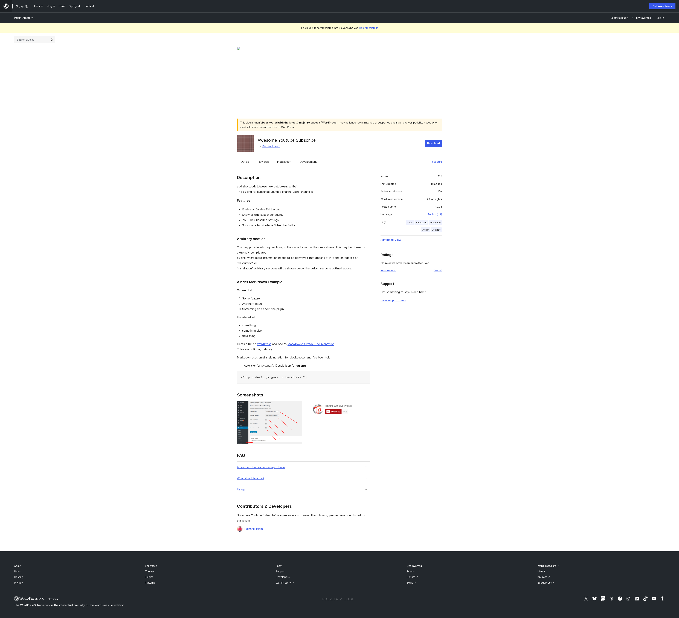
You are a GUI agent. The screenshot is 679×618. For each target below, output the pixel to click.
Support (437, 161)
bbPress (544, 576)
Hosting (18, 576)
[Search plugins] (51, 39)
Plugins (149, 576)
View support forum (393, 300)
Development (308, 161)
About (17, 565)
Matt (542, 571)
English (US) (435, 214)
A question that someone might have (261, 467)
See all (438, 270)
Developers (283, 576)
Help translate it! (368, 27)
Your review (388, 270)
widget (425, 229)
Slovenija (53, 599)
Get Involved (414, 565)
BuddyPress (546, 582)
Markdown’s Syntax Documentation (311, 344)
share (410, 222)
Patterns (150, 582)
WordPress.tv (285, 582)
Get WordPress (662, 6)
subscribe (435, 222)
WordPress (264, 344)
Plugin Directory (23, 17)
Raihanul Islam (271, 146)
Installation (284, 161)
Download (433, 143)
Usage (241, 489)
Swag (411, 582)
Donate (412, 576)
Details (245, 161)
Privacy (18, 582)
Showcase (151, 565)
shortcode (421, 222)
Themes (150, 571)
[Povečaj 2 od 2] (365, 406)
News (17, 571)
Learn (279, 565)
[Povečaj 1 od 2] (297, 406)
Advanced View (391, 240)
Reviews (263, 161)
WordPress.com (548, 565)
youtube (436, 229)
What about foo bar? (250, 478)
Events (411, 571)
